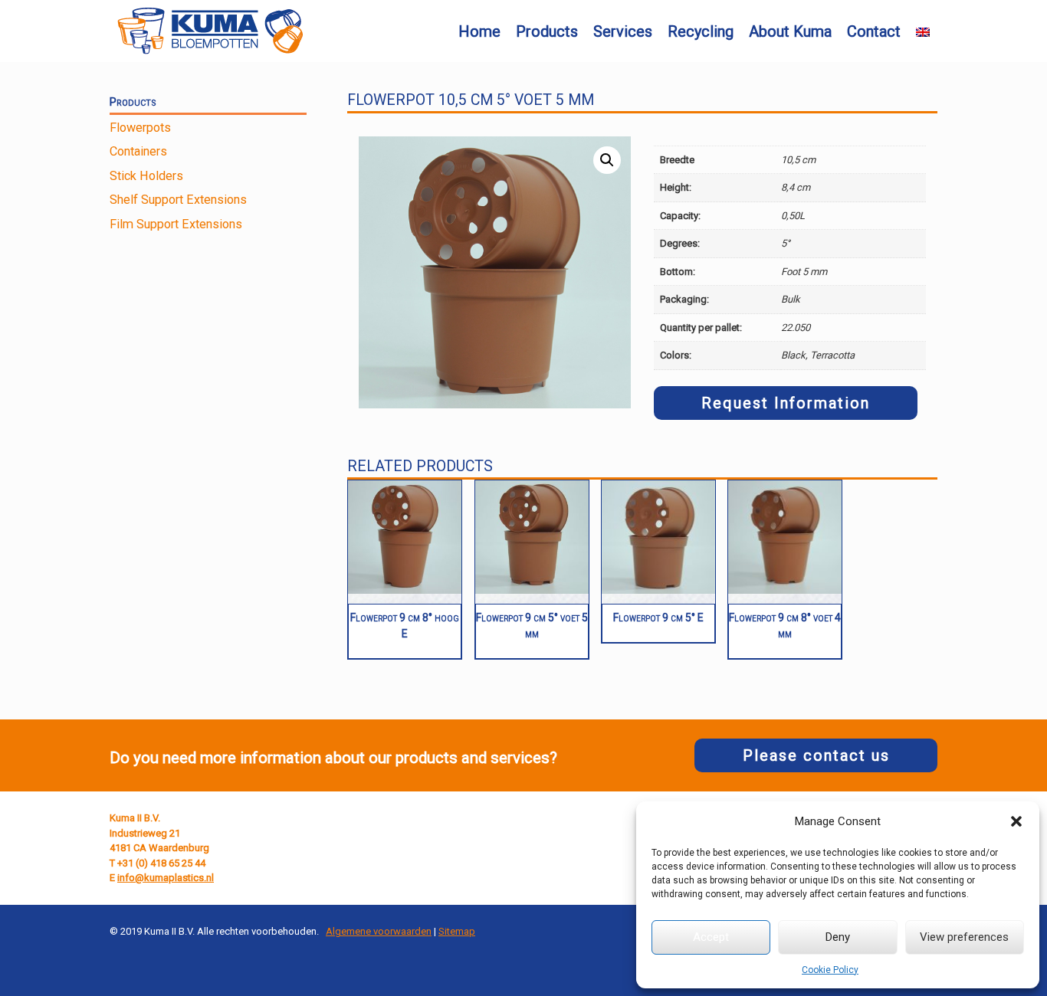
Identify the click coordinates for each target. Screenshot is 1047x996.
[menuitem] (922, 32)
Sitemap (456, 931)
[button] (1016, 821)
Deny (837, 937)
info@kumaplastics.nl (165, 877)
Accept (711, 937)
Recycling (701, 31)
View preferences (964, 937)
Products (547, 31)
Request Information (785, 403)
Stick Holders (146, 176)
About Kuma (790, 31)
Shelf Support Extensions (178, 199)
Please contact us (816, 755)
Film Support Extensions (176, 224)
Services (622, 31)
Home (479, 31)
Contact (874, 31)
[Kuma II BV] (210, 31)
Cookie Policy (830, 970)
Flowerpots (140, 127)
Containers (138, 151)
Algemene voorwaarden (379, 931)
